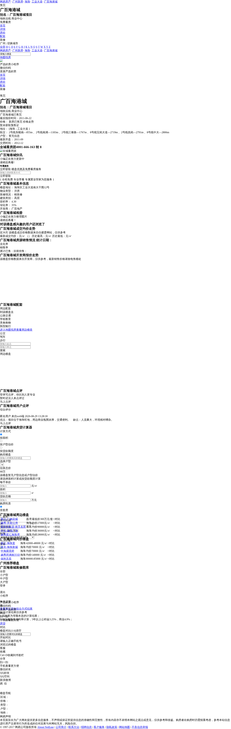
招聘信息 (86, 727)
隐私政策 (111, 727)
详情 (2, 29)
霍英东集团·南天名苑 (13, 526)
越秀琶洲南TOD (10, 554)
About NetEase (45, 727)
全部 (2, 46)
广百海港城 (50, 1)
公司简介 (61, 727)
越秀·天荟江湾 (9, 522)
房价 (2, 32)
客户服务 (99, 727)
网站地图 (124, 727)
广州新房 (17, 1)
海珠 (27, 1)
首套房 (4, 510)
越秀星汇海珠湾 (10, 534)
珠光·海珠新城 (9, 547)
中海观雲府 (7, 550)
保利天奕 (6, 558)
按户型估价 (7, 444)
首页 (2, 25)
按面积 (4, 437)
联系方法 (73, 727)
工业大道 (37, 1)
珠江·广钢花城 (9, 519)
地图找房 (5, 57)
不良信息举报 (140, 727)
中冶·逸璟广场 (9, 530)
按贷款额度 (7, 451)
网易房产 (5, 1)
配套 (2, 36)
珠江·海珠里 (8, 543)
